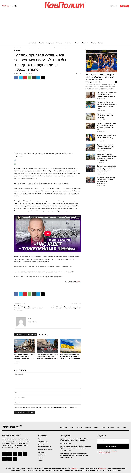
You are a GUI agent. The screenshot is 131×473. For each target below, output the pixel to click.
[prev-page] (15, 362)
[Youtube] (15, 459)
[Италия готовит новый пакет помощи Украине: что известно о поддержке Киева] (90, 137)
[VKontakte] (9, 459)
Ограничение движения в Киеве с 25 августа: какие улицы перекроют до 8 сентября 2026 (24, 356)
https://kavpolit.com (32, 321)
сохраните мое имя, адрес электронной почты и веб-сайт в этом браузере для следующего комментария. (46, 407)
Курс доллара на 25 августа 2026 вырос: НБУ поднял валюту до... (106, 115)
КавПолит (19, 73)
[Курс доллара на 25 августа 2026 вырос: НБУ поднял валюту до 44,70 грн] (90, 116)
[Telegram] (38, 77)
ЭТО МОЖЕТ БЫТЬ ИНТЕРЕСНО (25, 334)
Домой (16, 47)
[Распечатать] (34, 77)
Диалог (79, 281)
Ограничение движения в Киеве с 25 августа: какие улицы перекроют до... (105, 146)
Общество (23, 47)
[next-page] (18, 362)
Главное (62, 457)
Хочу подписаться (111, 446)
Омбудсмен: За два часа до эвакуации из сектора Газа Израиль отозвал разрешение (66, 307)
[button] (14, 6)
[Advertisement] (65, 26)
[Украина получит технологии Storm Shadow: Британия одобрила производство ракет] (90, 126)
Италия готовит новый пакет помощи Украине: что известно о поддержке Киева (106, 137)
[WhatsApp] (29, 77)
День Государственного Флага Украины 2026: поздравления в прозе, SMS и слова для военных (70, 356)
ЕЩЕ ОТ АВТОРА (43, 334)
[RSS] (20, 454)
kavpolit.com (102, 468)
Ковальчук (89, 82)
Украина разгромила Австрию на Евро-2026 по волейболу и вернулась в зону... (100, 76)
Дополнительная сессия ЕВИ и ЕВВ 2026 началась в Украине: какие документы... (106, 94)
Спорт (61, 443)
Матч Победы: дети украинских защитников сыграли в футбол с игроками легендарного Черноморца (29, 308)
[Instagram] (9, 454)
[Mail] (15, 454)
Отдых (61, 450)
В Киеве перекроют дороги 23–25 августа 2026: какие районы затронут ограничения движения (47, 356)
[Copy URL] (43, 77)
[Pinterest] (25, 77)
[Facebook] (16, 77)
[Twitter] (21, 77)
